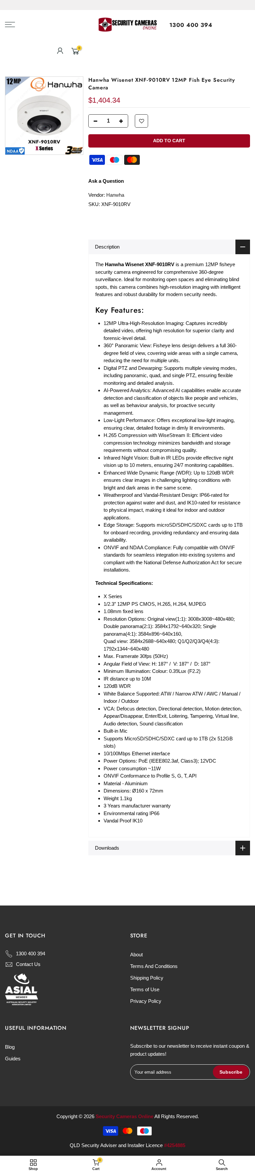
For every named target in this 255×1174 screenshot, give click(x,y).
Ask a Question (106, 181)
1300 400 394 (191, 25)
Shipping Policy (146, 978)
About (136, 954)
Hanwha (115, 195)
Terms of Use (144, 989)
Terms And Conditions (154, 966)
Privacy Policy (145, 1001)
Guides (13, 1058)
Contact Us (28, 964)
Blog (10, 1047)
